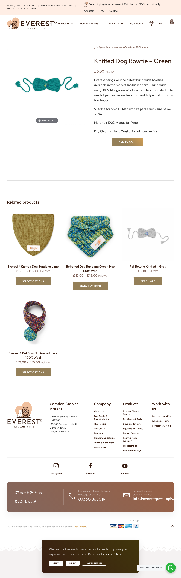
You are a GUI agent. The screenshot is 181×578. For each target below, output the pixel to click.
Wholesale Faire (160, 421)
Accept (56, 563)
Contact (113, 10)
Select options (33, 281)
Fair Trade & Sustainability (101, 417)
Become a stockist (161, 416)
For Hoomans (130, 445)
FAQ (101, 10)
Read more (147, 281)
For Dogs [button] (41, 23)
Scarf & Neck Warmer (130, 439)
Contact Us (100, 428)
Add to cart (127, 141)
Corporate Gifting (161, 425)
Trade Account (24, 501)
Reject (72, 563)
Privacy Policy (111, 554)
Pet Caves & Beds (132, 419)
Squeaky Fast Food (133, 428)
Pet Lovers (80, 526)
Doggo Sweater (131, 433)
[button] (172, 526)
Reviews (98, 433)
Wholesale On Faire (28, 492)
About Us (89, 10)
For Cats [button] (63, 23)
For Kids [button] (114, 23)
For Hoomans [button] (89, 23)
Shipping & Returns (104, 438)
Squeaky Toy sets (132, 423)
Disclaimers (100, 447)
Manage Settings (94, 563)
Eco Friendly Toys (132, 450)
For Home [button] (136, 23)
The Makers (100, 423)
